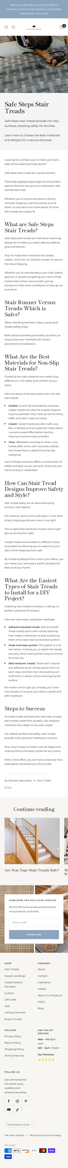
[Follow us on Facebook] (9, 1101)
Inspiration (44, 982)
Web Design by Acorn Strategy (45, 1135)
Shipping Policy (14, 1049)
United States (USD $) (18, 1124)
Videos (42, 988)
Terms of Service (14, 1055)
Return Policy (13, 1042)
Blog (41, 1008)
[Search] (13, 27)
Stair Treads (12, 969)
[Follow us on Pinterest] (26, 1101)
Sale (7, 1005)
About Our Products (50, 995)
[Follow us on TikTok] (17, 1109)
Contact (42, 975)
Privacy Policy (13, 1036)
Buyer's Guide (13, 1019)
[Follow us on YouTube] (9, 1109)
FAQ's (41, 1001)
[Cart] (61, 27)
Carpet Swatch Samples (13, 984)
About (41, 969)
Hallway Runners (15, 1012)
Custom (9, 993)
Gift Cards (10, 999)
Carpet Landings (15, 975)
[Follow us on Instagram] (17, 1101)
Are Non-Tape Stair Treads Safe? (32, 869)
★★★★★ (46, 1059)
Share (8, 787)
